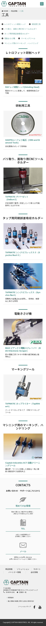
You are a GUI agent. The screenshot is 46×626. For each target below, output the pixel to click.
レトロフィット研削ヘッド (15, 24)
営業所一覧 (22, 592)
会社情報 (34, 572)
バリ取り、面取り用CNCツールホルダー (20, 29)
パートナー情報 (14, 572)
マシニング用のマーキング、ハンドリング (21, 43)
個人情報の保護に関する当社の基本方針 (21, 601)
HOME (5, 11)
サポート (37, 569)
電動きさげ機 (9, 38)
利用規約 (11, 597)
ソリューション (23, 569)
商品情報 (14, 11)
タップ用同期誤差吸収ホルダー (16, 34)
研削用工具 (36, 24)
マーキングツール (28, 38)
